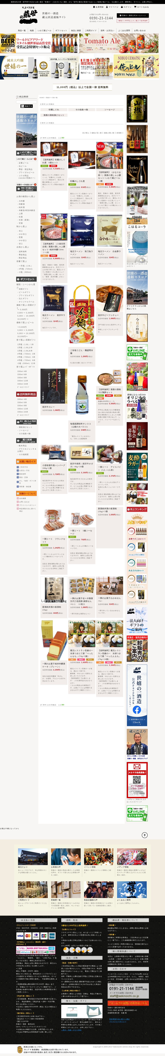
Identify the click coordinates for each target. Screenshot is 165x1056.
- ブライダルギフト (26, 295)
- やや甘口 (22, 240)
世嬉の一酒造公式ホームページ (134, 15)
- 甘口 (20, 244)
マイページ (113, 7)
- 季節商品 (22, 255)
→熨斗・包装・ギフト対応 (71, 1030)
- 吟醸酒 (21, 204)
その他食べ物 (82, 110)
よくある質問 (124, 31)
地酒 (32, 31)
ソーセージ (109, 110)
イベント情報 (90, 867)
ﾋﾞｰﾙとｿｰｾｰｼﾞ (23, 387)
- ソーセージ (23, 430)
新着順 (119, 133)
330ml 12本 (22, 381)
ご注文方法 (23, 467)
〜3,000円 (22, 327)
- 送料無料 (22, 251)
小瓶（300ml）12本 (26, 363)
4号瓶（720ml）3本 (26, 357)
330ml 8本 (22, 378)
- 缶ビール (22, 166)
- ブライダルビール (26, 172)
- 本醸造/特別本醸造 (26, 210)
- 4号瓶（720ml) (24, 269)
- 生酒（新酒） (24, 220)
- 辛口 (20, 231)
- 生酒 (20, 217)
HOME (42, 97)
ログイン (127, 7)
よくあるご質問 (124, 900)
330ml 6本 (22, 374)
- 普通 (20, 237)
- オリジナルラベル (26, 302)
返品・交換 (23, 477)
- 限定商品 (22, 258)
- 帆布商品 (22, 446)
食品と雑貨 (76, 31)
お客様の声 (56, 867)
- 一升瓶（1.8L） (25, 266)
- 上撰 (20, 214)
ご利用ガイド (91, 31)
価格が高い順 (109, 133)
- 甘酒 (20, 223)
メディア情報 (123, 867)
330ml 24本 (22, 384)
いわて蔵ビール (44, 31)
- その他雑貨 (23, 454)
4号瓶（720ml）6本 (26, 360)
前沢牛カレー (48, 407)
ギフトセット (61, 31)
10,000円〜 (22, 336)
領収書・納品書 (25, 486)
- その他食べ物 (24, 434)
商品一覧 (22, 31)
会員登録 (100, 7)
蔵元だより (23, 867)
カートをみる (143, 7)
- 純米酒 (21, 207)
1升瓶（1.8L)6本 (25, 351)
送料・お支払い (107, 31)
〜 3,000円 (22, 310)
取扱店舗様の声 (91, 900)
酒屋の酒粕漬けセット (54, 115)
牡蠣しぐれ (54, 110)
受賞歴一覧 (56, 900)
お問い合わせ (140, 31)
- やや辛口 (22, 234)
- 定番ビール (23, 163)
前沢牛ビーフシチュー (108, 315)
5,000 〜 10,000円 (26, 333)
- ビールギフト (24, 292)
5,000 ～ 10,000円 (26, 316)
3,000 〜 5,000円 (25, 313)
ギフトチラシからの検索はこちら (136, 307)
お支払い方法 (24, 470)
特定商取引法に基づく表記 (119, 1019)
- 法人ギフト (23, 298)
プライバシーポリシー (27, 505)
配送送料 (22, 474)
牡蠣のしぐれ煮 (77, 181)
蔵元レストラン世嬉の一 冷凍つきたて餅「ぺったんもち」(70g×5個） (82, 653)
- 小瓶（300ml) (24, 272)
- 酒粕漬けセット (24, 427)
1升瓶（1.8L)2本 (25, 347)
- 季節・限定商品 (24, 169)
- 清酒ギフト (23, 289)
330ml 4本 (22, 371)
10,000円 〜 (22, 319)
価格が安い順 (97, 133)
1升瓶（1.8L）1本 (25, 344)
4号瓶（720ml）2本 (26, 354)
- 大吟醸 (21, 201)
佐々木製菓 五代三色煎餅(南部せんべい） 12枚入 (82, 601)
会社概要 (22, 498)
